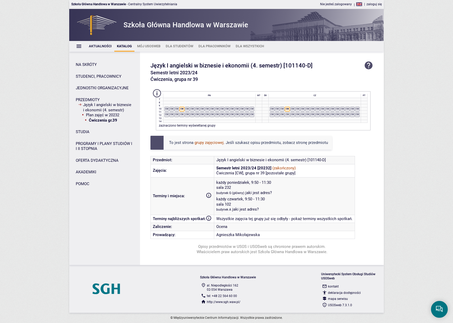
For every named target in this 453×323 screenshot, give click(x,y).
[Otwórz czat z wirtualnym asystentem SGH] (439, 309)
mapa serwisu (338, 299)
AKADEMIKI (86, 172)
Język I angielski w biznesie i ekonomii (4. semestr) (107, 107)
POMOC (82, 183)
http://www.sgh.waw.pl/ (223, 302)
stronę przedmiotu (312, 142)
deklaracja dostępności (344, 293)
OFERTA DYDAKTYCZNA (97, 160)
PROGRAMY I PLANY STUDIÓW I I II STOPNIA (104, 146)
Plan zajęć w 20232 (102, 115)
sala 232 (223, 187)
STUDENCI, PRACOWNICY (98, 76)
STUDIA (82, 131)
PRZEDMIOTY (88, 99)
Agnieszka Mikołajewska (238, 234)
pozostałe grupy (280, 173)
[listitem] (100, 46)
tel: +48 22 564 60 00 (222, 296)
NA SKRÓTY (86, 64)
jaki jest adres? (258, 192)
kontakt (333, 286)
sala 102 (223, 204)
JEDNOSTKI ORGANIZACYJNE (102, 88)
